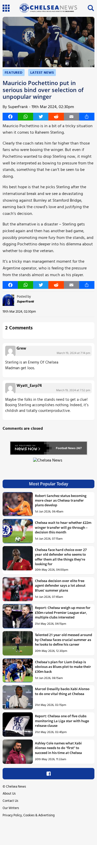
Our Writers (11, 808)
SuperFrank (18, 107)
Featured (14, 73)
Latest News (42, 73)
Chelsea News (16, 786)
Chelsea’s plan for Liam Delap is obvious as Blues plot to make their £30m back (63, 667)
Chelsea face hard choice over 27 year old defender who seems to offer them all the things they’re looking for (61, 556)
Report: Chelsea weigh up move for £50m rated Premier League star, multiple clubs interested (63, 612)
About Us (9, 793)
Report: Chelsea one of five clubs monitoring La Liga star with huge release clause (62, 721)
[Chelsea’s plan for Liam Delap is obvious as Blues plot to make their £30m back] (18, 670)
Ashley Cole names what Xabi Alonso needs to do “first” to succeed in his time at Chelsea (58, 748)
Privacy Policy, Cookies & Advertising (29, 815)
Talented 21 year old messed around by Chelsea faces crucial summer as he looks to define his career (63, 639)
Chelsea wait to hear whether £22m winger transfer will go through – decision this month (63, 527)
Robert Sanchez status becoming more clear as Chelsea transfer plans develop (60, 500)
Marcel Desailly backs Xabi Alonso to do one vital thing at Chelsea (62, 691)
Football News (66, 448)
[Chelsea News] (48, 463)
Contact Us (10, 801)
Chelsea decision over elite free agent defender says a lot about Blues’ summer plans (60, 585)
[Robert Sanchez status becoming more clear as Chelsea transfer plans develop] (18, 504)
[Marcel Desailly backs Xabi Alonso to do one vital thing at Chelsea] (18, 697)
